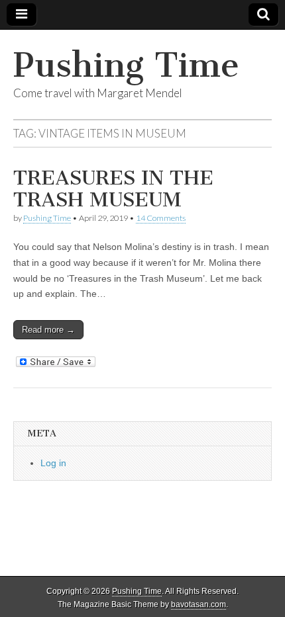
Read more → (48, 330)
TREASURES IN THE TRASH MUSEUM (113, 189)
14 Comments (161, 218)
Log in (53, 463)
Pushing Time (126, 65)
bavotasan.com (198, 604)
